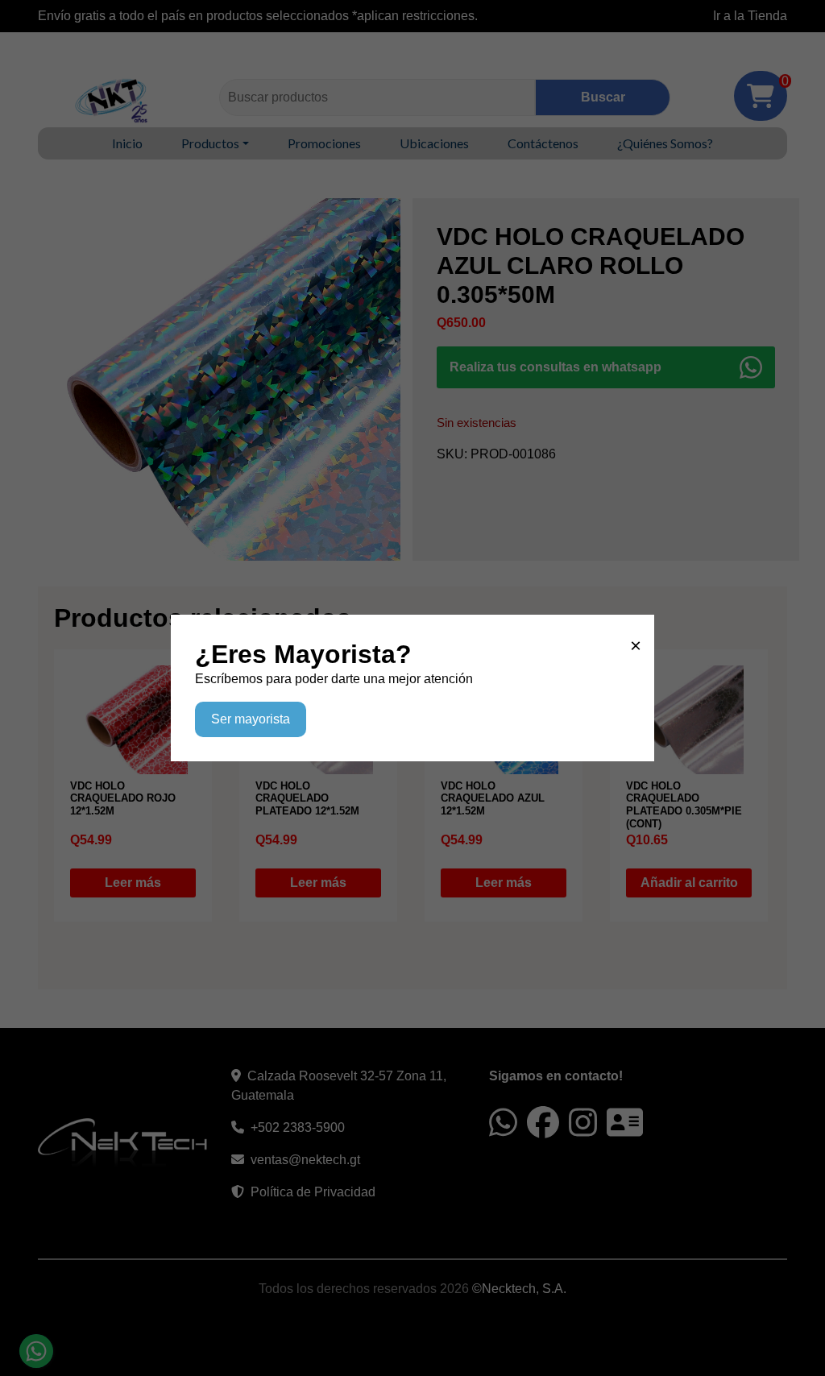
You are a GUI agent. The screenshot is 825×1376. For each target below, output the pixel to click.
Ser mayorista (250, 719)
